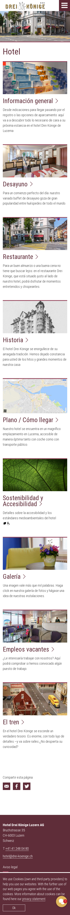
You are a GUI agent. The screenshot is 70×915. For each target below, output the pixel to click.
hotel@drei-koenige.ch (18, 856)
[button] (61, 901)
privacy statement (33, 899)
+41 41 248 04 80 (17, 848)
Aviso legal (10, 867)
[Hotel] (6, 786)
